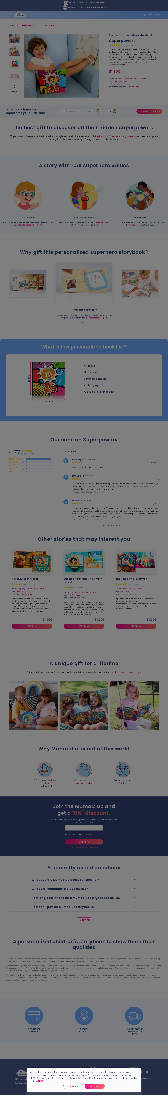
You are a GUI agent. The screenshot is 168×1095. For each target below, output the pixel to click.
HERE (32, 1078)
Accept (94, 1086)
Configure (73, 1086)
